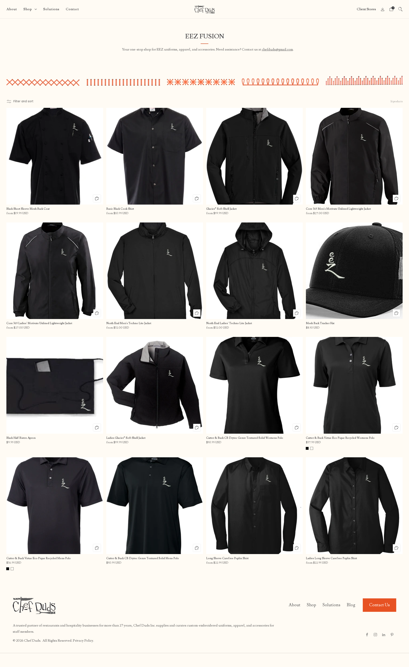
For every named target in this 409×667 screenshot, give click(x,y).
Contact (72, 9)
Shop (27, 9)
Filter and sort (23, 101)
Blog (351, 605)
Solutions (51, 9)
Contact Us (379, 605)
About (11, 9)
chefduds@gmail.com (277, 49)
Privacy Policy (83, 640)
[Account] (382, 9)
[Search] (400, 9)
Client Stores (366, 9)
